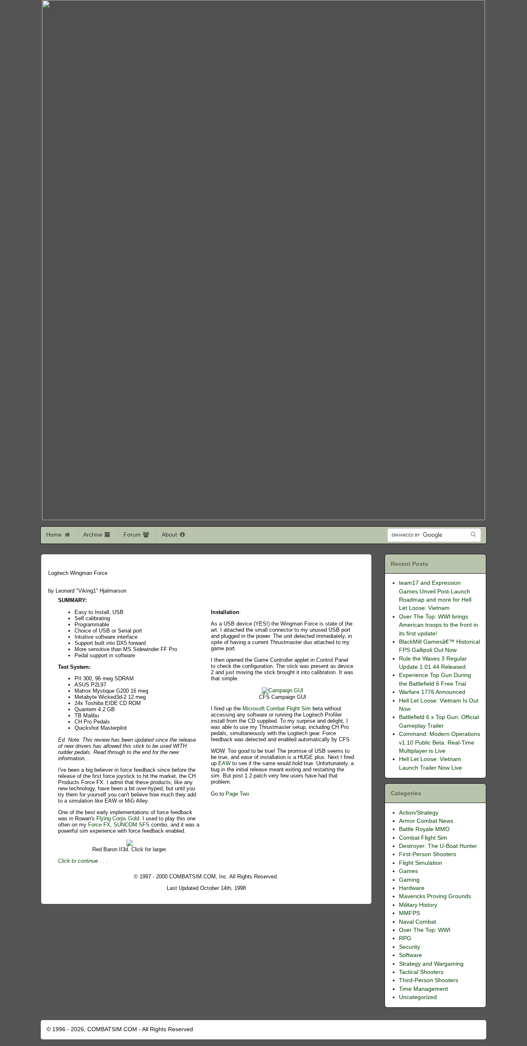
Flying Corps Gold (117, 818)
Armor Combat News (426, 821)
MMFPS (409, 913)
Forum (133, 534)
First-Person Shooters (427, 854)
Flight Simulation (420, 863)
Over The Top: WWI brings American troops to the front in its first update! (438, 625)
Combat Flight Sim (423, 838)
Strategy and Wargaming (431, 964)
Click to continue (78, 861)
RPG (405, 938)
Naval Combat (417, 922)
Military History (418, 905)
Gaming (409, 880)
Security (409, 947)
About (170, 534)
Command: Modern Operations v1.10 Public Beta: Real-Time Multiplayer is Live (439, 742)
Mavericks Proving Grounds (435, 896)
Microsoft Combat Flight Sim (277, 708)
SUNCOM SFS (132, 825)
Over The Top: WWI (424, 930)
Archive (93, 534)
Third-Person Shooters (428, 980)
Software (410, 955)
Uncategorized (418, 997)
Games (408, 871)
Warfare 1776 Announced (432, 692)
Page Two (237, 794)
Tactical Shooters (421, 972)
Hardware (411, 888)
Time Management (423, 989)
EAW (225, 763)
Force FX (99, 825)
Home (54, 534)
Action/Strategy (418, 813)
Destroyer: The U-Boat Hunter (438, 846)
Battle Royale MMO (424, 829)
